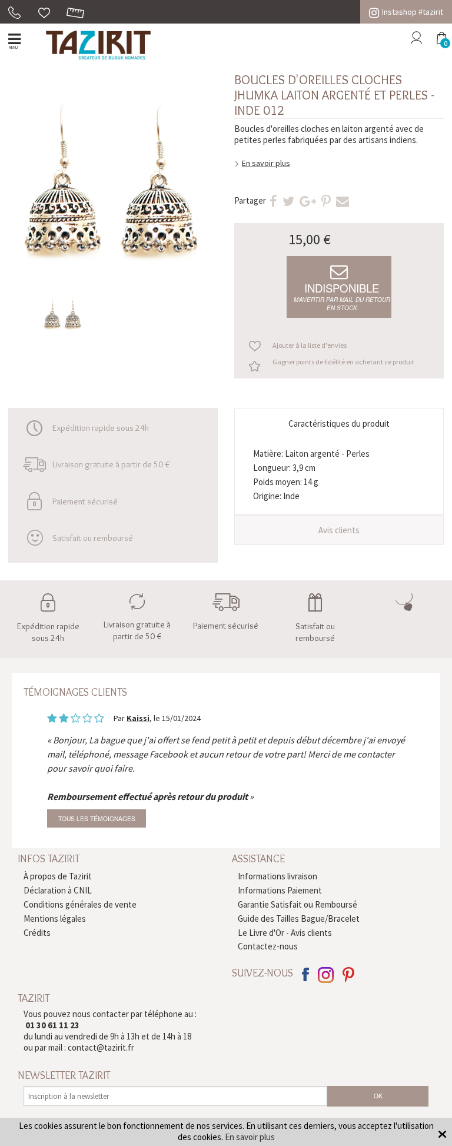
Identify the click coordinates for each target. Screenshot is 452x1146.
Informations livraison (277, 876)
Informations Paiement (280, 890)
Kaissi (138, 718)
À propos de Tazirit (58, 876)
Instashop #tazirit (412, 11)
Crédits (37, 932)
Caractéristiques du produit (339, 423)
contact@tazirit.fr (101, 1047)
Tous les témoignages (96, 818)
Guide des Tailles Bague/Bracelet (299, 918)
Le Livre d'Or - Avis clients (285, 932)
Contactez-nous (268, 946)
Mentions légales (55, 918)
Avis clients (339, 530)
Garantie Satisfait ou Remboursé (297, 904)
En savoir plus (266, 163)
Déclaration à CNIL (58, 890)
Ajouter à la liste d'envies (309, 345)
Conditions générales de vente (80, 904)
